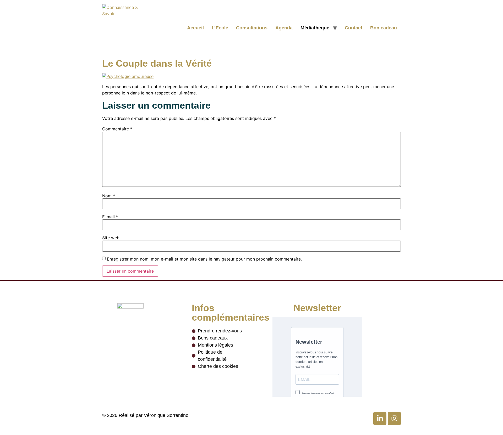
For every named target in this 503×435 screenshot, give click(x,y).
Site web (110, 238)
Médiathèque (314, 27)
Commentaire (117, 129)
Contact (353, 27)
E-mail (110, 217)
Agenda (284, 27)
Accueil (195, 27)
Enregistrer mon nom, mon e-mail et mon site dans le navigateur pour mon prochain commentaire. (204, 259)
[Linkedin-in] (379, 418)
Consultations (251, 27)
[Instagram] (394, 418)
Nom (108, 196)
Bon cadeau (383, 27)
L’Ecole (220, 27)
